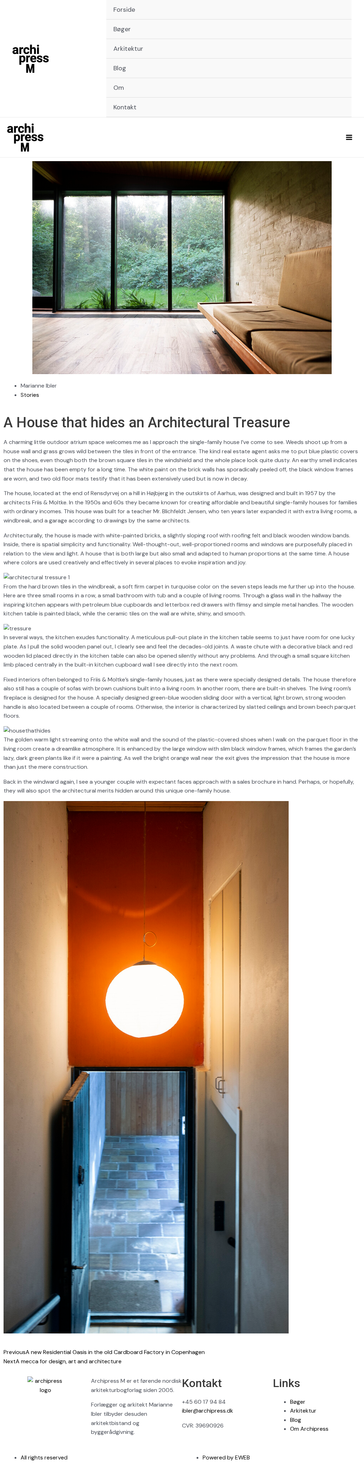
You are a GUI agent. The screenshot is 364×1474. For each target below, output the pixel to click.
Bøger (122, 29)
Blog (119, 68)
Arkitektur (128, 48)
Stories (30, 395)
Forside (124, 9)
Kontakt (124, 107)
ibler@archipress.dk (207, 1410)
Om (118, 87)
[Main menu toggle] (349, 137)
